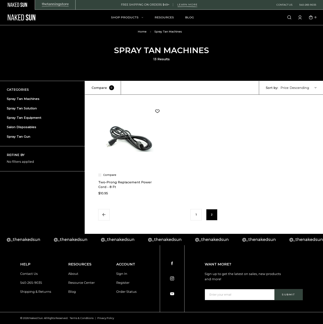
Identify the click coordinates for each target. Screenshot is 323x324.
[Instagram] (172, 278)
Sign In (121, 274)
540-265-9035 (307, 4)
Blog (189, 17)
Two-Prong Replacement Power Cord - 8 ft (125, 184)
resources (164, 17)
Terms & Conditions (81, 318)
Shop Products (125, 17)
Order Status (126, 292)
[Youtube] (172, 294)
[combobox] (300, 87)
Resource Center (81, 283)
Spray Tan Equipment (24, 118)
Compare (102, 88)
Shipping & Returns (35, 292)
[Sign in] (300, 17)
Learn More (187, 4)
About (73, 274)
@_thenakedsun (59, 239)
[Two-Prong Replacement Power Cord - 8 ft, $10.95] (129, 139)
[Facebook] (172, 263)
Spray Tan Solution (22, 108)
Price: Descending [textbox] (295, 88)
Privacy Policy (105, 318)
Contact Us (284, 4)
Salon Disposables (21, 127)
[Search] (289, 17)
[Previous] (104, 214)
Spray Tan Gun (18, 136)
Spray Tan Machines (23, 99)
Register (123, 283)
